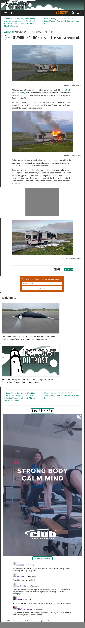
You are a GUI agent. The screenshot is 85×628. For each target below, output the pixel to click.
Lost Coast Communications (21, 621)
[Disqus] (42, 588)
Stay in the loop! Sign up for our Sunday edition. (41, 279)
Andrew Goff (9, 32)
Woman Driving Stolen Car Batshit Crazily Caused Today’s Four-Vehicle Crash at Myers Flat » (61, 21)
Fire (51, 32)
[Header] (42, 5)
